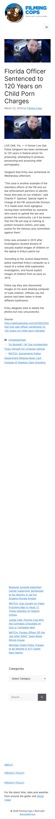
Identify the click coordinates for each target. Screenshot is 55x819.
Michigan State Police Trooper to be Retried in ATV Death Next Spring (26, 649)
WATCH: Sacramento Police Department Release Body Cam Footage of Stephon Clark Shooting (24, 358)
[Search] (42, 697)
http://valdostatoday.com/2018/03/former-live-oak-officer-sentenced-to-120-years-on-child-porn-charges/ (26, 327)
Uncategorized (17, 339)
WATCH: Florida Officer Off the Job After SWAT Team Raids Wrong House (27, 636)
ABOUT (8, 764)
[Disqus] (27, 409)
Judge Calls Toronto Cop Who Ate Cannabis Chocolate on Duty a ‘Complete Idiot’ (26, 623)
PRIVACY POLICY (14, 772)
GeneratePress (27, 814)
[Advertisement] (27, 555)
